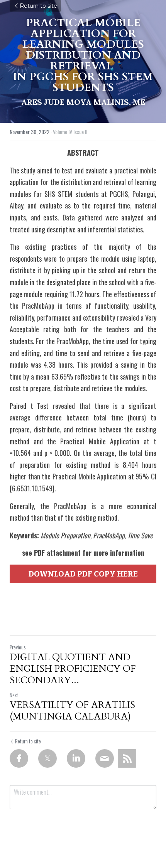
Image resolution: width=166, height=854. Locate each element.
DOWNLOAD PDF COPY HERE (83, 573)
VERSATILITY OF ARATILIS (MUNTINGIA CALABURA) (72, 711)
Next (14, 695)
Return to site (38, 5)
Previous (17, 647)
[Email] (104, 758)
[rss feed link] (127, 758)
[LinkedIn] (76, 758)
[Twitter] (47, 758)
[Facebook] (19, 758)
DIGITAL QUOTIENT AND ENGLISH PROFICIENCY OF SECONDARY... (73, 669)
